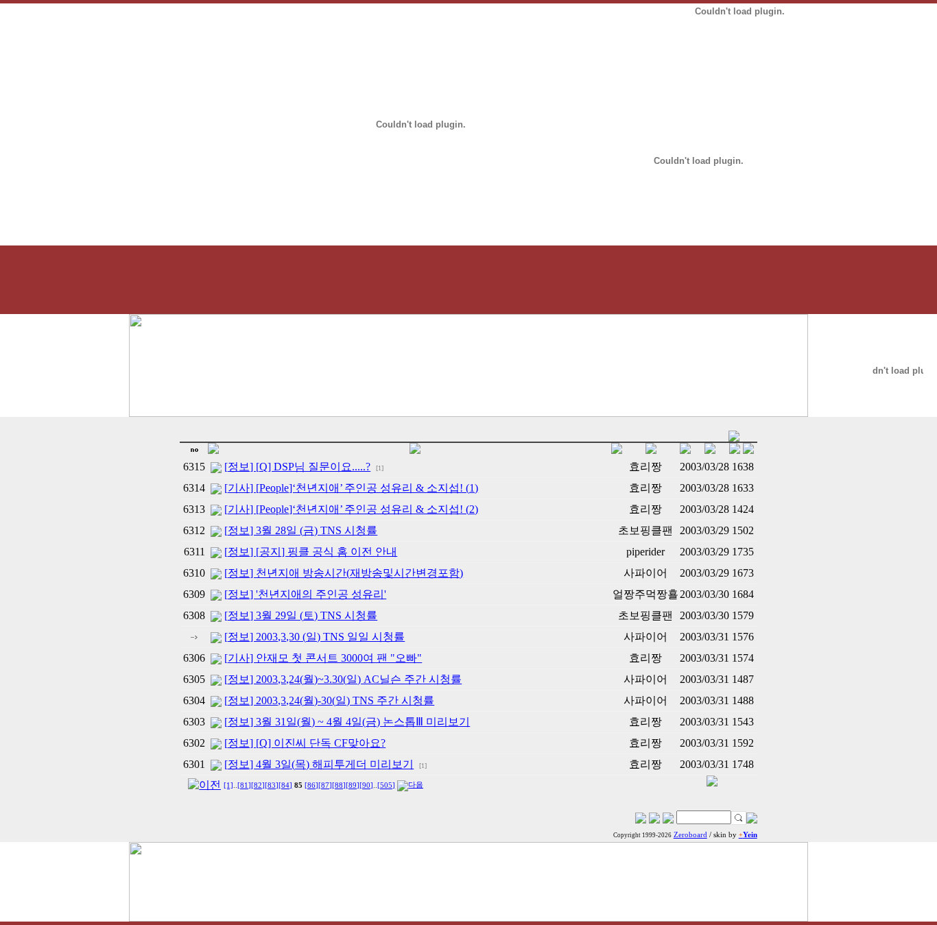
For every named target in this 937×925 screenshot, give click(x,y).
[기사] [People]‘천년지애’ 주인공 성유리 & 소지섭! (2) (351, 509)
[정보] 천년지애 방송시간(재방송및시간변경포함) (343, 573)
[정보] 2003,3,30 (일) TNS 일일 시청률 (314, 636)
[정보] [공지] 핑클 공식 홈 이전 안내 (310, 551)
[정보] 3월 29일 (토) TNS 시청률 (300, 615)
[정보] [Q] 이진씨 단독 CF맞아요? (305, 743)
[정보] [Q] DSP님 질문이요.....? (297, 466)
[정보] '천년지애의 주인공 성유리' (305, 594)
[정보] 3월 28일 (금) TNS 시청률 (300, 530)
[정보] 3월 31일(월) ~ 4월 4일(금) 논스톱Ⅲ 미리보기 (347, 722)
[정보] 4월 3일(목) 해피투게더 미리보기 (319, 764)
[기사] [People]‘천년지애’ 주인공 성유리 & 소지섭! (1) (351, 488)
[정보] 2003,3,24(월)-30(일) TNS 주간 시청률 (329, 700)
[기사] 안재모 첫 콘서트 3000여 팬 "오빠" (323, 658)
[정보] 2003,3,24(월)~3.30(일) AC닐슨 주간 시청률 (343, 679)
